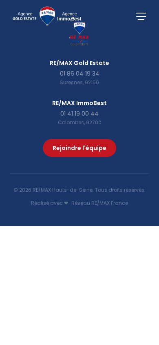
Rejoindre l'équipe (79, 148)
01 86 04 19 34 (79, 73)
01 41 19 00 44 (79, 114)
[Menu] (141, 16)
